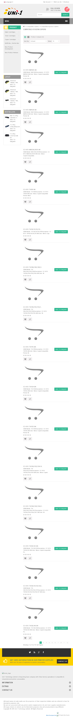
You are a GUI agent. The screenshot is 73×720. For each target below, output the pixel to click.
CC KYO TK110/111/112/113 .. (32, 229)
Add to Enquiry (13, 85)
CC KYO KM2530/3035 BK (31, 150)
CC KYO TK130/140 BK (30, 626)
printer (26, 705)
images (7, 707)
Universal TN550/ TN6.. (14, 91)
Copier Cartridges (10, 39)
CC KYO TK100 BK (29, 190)
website (19, 707)
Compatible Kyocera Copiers (49, 27)
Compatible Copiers (33, 27)
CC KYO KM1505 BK (30, 70)
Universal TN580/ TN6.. (14, 82)
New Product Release (11, 53)
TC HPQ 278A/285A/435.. (15, 126)
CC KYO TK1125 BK (29, 427)
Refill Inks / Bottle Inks (12, 43)
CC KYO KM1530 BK (29, 110)
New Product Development (9, 48)
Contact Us (62, 661)
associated (14, 705)
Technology (21, 709)
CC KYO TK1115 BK (29, 347)
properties (31, 701)
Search (65, 15)
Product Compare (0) (37, 37)
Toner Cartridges (10, 36)
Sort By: (26, 41)
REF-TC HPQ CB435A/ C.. (14, 117)
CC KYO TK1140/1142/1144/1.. (33, 506)
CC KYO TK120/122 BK (30, 546)
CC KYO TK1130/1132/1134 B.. (33, 466)
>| (67, 643)
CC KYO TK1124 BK (29, 387)
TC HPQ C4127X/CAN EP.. (14, 136)
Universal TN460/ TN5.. (14, 100)
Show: (50, 41)
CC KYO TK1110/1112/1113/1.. (32, 307)
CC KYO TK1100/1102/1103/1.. (32, 267)
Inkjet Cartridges (10, 32)
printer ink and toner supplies (47, 705)
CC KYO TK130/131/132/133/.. (32, 586)
